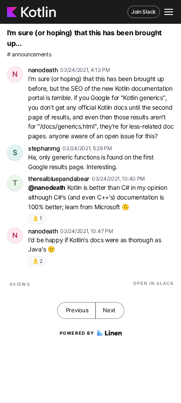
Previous (77, 310)
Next (109, 310)
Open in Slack (153, 283)
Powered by (77, 333)
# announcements (29, 54)
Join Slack (143, 11)
